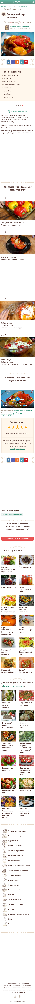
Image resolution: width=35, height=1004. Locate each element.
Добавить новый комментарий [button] (17, 539)
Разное (16, 410)
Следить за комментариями (13, 514)
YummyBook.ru (17, 1)
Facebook (13, 62)
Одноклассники (17, 62)
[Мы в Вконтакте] (15, 996)
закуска (7, 413)
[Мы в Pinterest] (20, 996)
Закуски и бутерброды (26, 410)
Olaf (17, 105)
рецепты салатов (26, 413)
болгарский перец (15, 413)
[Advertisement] (17, 156)
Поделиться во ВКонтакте (8, 62)
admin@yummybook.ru (17, 449)
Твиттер (22, 62)
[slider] (9, 406)
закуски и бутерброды (8, 415)
